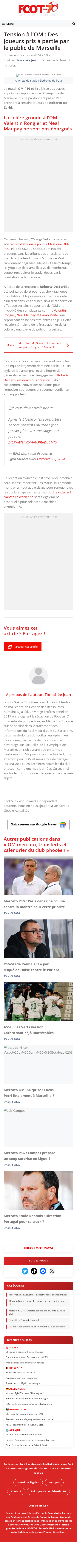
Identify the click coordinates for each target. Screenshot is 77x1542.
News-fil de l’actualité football (24, 1320)
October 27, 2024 (51, 459)
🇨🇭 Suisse (12, 1347)
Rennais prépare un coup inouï (21, 1378)
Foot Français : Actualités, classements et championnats (38, 1294)
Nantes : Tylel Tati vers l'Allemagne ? (25, 1393)
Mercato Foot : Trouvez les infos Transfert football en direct (36, 1303)
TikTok (38, 1468)
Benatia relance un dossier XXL (22, 1372)
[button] (73, 23)
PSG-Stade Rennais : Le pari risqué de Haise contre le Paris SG (32, 967)
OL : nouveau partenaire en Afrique (24, 1434)
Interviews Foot (63, 1464)
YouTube (49, 1468)
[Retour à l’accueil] (38, 8)
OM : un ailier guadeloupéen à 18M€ (24, 1414)
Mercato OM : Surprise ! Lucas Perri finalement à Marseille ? (29, 1093)
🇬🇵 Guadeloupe (16, 1409)
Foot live (25, 1464)
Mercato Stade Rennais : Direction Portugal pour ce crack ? (32, 1219)
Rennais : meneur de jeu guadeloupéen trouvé (29, 1419)
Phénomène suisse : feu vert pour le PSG (27, 1357)
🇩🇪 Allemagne (15, 1389)
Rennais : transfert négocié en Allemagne (27, 1398)
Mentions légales (28, 1482)
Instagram (25, 1468)
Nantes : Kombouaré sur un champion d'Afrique (30, 1440)
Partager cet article (26, 646)
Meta (14, 1468)
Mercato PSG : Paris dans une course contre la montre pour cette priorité (34, 904)
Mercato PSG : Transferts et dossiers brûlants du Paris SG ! (37, 1312)
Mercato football (42, 1464)
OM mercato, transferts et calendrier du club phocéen (37, 1326)
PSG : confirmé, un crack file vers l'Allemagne (29, 1404)
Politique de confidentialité (48, 1491)
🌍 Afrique (13, 1430)
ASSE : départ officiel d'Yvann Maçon (25, 1424)
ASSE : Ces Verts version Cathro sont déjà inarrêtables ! (30, 1030)
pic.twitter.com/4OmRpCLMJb (32, 442)
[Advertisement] (38, 185)
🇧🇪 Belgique (14, 1368)
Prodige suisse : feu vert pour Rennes (25, 1362)
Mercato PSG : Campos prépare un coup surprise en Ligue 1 (29, 1156)
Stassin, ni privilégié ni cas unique (23, 1383)
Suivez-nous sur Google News (34, 824)
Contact (16, 1491)
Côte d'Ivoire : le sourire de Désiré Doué (26, 1445)
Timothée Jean (58, 694)
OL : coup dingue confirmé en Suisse (24, 1352)
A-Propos (54, 1482)
